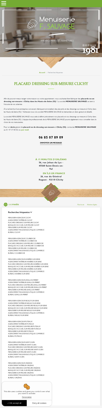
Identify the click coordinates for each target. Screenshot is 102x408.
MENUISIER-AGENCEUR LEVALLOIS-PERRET (23, 280)
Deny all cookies (39, 403)
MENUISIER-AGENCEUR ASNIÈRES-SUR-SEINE (24, 259)
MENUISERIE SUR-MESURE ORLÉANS (21, 373)
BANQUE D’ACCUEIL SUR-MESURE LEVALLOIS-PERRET (27, 287)
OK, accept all (15, 403)
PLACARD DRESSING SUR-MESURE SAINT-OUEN (25, 347)
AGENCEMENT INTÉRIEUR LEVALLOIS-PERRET (24, 282)
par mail (25, 130)
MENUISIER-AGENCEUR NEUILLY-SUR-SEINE (23, 301)
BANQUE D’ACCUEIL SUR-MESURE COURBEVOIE (26, 246)
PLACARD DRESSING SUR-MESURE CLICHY (23, 223)
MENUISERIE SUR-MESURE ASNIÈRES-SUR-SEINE (24, 269)
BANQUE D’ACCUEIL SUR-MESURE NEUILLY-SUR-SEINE (27, 308)
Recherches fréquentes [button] (19, 213)
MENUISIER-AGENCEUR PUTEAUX (20, 322)
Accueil (42, 73)
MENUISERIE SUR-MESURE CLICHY (20, 227)
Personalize (26, 397)
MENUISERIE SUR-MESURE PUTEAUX (21, 331)
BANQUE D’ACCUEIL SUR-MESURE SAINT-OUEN (25, 350)
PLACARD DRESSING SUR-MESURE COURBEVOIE (25, 243)
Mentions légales (92, 204)
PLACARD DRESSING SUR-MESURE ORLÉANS (24, 368)
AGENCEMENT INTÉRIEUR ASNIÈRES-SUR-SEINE (24, 262)
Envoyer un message (51, 143)
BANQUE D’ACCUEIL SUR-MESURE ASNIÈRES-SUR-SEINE (28, 267)
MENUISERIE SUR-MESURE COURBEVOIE (22, 248)
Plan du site (80, 204)
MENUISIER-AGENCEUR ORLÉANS (20, 363)
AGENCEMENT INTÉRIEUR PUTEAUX (21, 324)
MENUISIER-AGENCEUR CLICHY (19, 218)
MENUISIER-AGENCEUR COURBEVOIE (21, 239)
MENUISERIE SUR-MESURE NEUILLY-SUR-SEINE (24, 310)
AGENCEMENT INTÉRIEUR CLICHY (20, 220)
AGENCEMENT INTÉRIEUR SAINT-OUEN (22, 345)
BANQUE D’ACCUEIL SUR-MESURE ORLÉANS (24, 370)
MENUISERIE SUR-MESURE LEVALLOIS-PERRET (24, 290)
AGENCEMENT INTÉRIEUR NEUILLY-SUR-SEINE (24, 303)
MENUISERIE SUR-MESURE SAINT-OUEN (22, 352)
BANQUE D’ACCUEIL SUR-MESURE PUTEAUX (24, 329)
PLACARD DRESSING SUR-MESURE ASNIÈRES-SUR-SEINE (28, 264)
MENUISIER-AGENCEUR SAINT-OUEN (21, 342)
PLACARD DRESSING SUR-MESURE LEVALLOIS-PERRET (27, 285)
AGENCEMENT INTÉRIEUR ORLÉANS (21, 365)
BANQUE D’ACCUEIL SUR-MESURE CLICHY (23, 225)
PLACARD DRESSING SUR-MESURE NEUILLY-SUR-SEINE (27, 306)
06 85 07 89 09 (51, 138)
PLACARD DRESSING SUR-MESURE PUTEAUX (24, 326)
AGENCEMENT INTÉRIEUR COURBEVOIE (22, 241)
